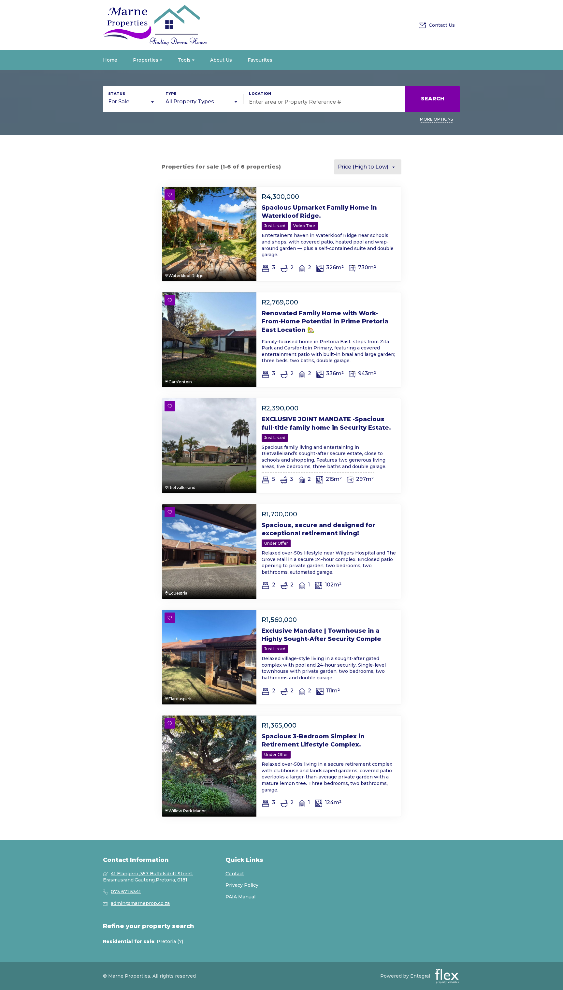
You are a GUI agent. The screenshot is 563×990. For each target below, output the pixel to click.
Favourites (260, 60)
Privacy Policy (241, 885)
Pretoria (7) (170, 941)
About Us (221, 60)
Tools (185, 60)
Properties (146, 60)
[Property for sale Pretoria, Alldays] (155, 25)
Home (110, 60)
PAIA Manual (240, 897)
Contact (234, 874)
